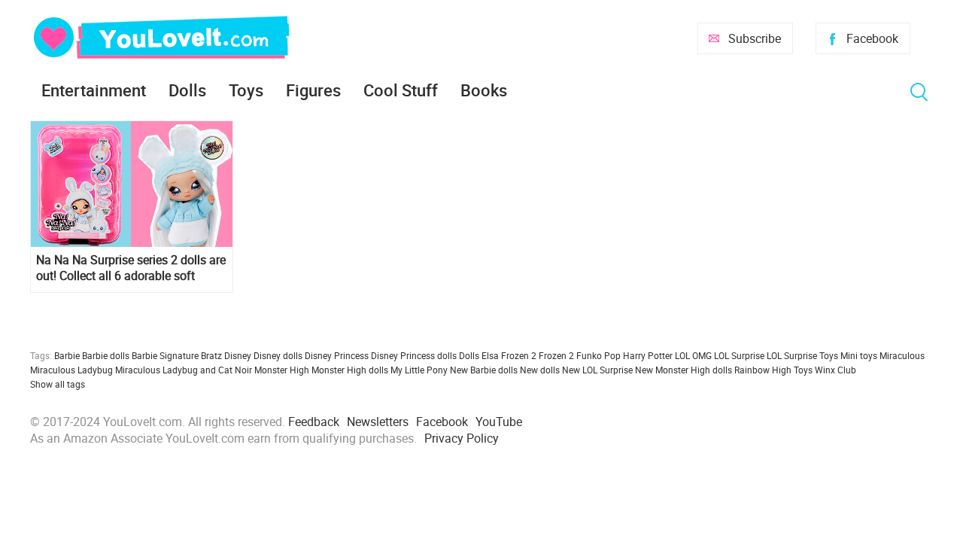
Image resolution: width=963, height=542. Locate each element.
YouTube (498, 421)
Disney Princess (337, 355)
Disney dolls (278, 355)
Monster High (281, 370)
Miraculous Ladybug (71, 370)
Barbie (67, 355)
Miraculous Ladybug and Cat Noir (183, 370)
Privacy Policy (461, 438)
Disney (237, 355)
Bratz (211, 355)
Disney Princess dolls (414, 355)
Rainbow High (762, 370)
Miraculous (902, 355)
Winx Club (835, 370)
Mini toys (858, 355)
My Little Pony (419, 370)
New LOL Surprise (597, 370)
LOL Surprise (739, 355)
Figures (313, 90)
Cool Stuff (400, 90)
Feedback (313, 421)
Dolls (187, 90)
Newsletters (378, 421)
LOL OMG (693, 355)
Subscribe (754, 38)
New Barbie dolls (484, 370)
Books (483, 90)
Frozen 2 (556, 355)
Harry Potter (648, 355)
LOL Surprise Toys (802, 355)
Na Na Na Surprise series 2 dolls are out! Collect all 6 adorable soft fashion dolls (131, 268)
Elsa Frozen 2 (509, 355)
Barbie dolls (105, 355)
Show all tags (57, 384)
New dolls (540, 370)
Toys (246, 90)
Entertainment (93, 90)
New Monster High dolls (683, 370)
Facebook (872, 38)
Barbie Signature (165, 355)
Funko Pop (598, 355)
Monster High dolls (349, 370)
